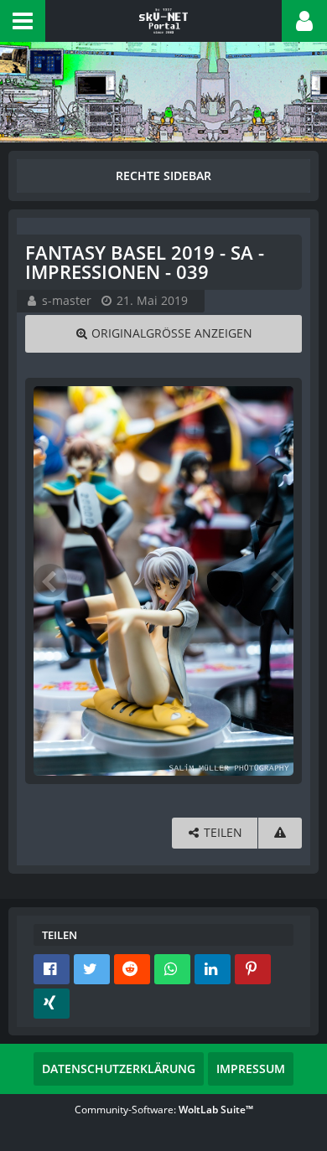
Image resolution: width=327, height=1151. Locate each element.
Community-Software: (164, 1109)
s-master (66, 300)
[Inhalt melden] (280, 833)
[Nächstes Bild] (276, 580)
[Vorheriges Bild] (50, 580)
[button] (22, 21)
